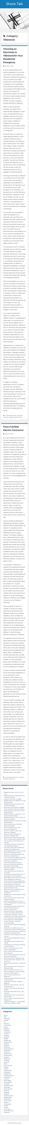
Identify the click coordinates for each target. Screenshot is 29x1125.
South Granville (8, 1065)
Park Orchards (7, 1100)
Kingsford (6, 1057)
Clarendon (6, 1030)
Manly (5, 1063)
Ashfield (6, 1105)
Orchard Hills (7, 1032)
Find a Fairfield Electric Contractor (13, 862)
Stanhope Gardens (9, 1075)
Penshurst (6, 1062)
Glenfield (6, 1035)
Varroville (6, 1033)
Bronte (5, 1015)
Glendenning (7, 1077)
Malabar (6, 1038)
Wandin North (7, 1050)
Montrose (6, 1090)
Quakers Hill (7, 1058)
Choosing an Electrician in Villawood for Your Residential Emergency (13, 56)
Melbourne (7, 1028)
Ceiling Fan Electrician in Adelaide (12, 799)
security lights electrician (11, 777)
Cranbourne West (8, 1095)
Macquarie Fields (8, 1085)
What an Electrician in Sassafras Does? (14, 958)
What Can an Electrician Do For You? (13, 901)
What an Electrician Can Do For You (13, 969)
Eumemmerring (8, 1055)
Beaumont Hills (8, 1042)
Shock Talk (14, 4)
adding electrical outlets (15, 417)
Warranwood (7, 1099)
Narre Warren (7, 1109)
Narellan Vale (7, 1040)
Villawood (7, 66)
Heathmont (7, 1112)
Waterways (7, 1047)
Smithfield (6, 1060)
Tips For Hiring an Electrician (11, 907)
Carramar (6, 1079)
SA (4, 1022)
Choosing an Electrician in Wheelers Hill (14, 906)
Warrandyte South (8, 1048)
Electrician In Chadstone (10, 861)
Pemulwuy (6, 1023)
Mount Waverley (8, 1089)
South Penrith (7, 1025)
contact (5, 530)
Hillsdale (6, 1067)
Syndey (6, 1107)
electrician (12, 779)
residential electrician (10, 415)
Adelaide (6, 1020)
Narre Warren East (9, 1110)
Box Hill (6, 1027)
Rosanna (6, 1102)
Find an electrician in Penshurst (12, 884)
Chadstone (7, 1052)
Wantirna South (8, 1053)
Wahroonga (7, 1018)
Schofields (6, 1084)
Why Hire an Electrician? (10, 909)
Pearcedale (7, 1087)
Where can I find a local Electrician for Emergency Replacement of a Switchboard (14, 891)
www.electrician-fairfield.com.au (13, 403)
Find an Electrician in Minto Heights (13, 918)
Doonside (6, 1043)
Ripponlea (6, 1094)
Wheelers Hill (7, 1074)
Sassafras (6, 1092)
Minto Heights (7, 1080)
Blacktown (6, 1037)
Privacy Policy (18, 1123)
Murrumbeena (7, 1104)
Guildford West (8, 1070)
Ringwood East (8, 1097)
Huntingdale (7, 1072)
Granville (6, 1068)
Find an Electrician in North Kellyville (13, 919)
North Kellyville (8, 1082)
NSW (12, 66)
